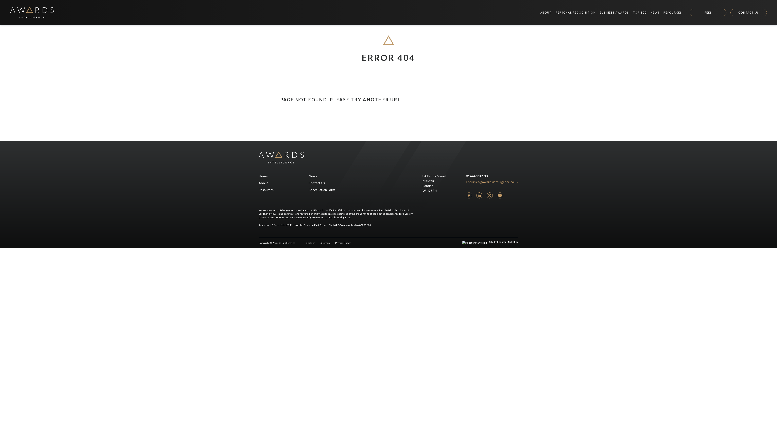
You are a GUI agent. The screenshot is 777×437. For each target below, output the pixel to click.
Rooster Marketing (507, 241)
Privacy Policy (343, 242)
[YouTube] (500, 195)
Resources (266, 190)
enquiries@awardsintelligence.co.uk (492, 182)
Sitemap (325, 242)
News (313, 176)
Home (263, 176)
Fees (708, 12)
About (263, 183)
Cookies (310, 242)
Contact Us (748, 12)
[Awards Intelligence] (32, 12)
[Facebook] (469, 195)
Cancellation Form (322, 190)
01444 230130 (477, 176)
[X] (490, 195)
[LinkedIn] (479, 195)
